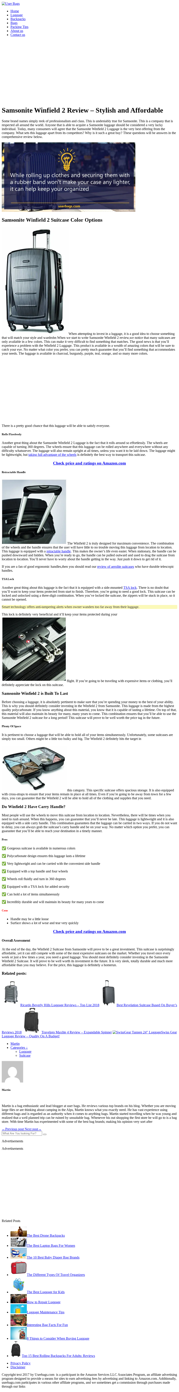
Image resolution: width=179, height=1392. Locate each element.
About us (16, 31)
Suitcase (25, 1055)
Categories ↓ (19, 1047)
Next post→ (33, 1129)
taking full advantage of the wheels (52, 454)
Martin (15, 1043)
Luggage (16, 15)
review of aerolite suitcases (115, 566)
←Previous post (13, 1129)
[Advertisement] (89, 71)
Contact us (17, 35)
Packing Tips (19, 27)
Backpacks (18, 19)
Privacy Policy (20, 1363)
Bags (13, 23)
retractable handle (58, 551)
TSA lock (130, 587)
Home (14, 11)
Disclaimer (17, 1367)
